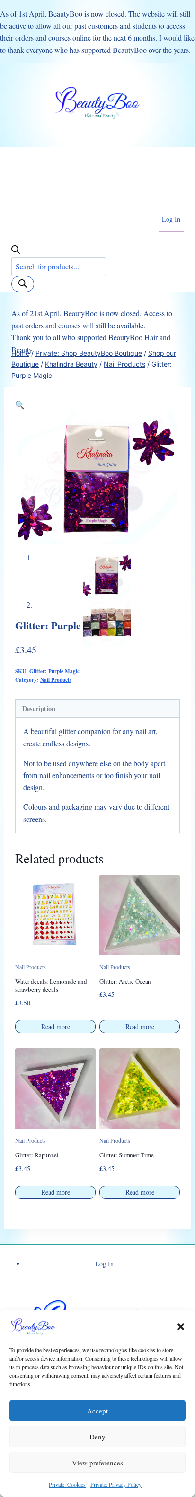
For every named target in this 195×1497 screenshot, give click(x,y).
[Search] (22, 284)
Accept (97, 1410)
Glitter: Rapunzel (37, 1155)
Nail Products (55, 680)
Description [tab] (38, 708)
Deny (97, 1436)
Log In (171, 219)
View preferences (97, 1462)
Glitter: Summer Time (126, 1155)
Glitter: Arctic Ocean (125, 981)
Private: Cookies (67, 1484)
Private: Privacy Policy (116, 1484)
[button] (181, 1326)
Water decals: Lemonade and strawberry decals (51, 985)
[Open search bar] (15, 251)
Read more (55, 1026)
